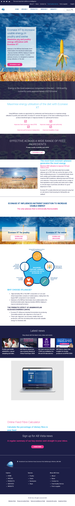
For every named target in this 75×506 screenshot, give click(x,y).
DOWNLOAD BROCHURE (19, 237)
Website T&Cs (12, 501)
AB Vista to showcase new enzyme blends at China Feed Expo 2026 (27, 351)
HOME (9, 476)
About (53, 476)
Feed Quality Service (58, 484)
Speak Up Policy (62, 501)
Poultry (32, 476)
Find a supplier (56, 486)
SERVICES (11, 484)
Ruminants (33, 481)
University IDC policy (51, 501)
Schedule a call (15, 64)
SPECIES (10, 478)
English (72, 4)
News (53, 478)
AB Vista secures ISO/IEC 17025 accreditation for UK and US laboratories (46, 351)
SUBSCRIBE (37, 447)
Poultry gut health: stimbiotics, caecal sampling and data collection (8, 352)
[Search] (72, 10)
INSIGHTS (11, 486)
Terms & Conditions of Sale (38, 501)
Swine (31, 478)
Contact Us (55, 481)
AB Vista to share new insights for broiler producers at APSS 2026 (64, 351)
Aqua (31, 484)
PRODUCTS (11, 481)
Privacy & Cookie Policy (23, 501)
